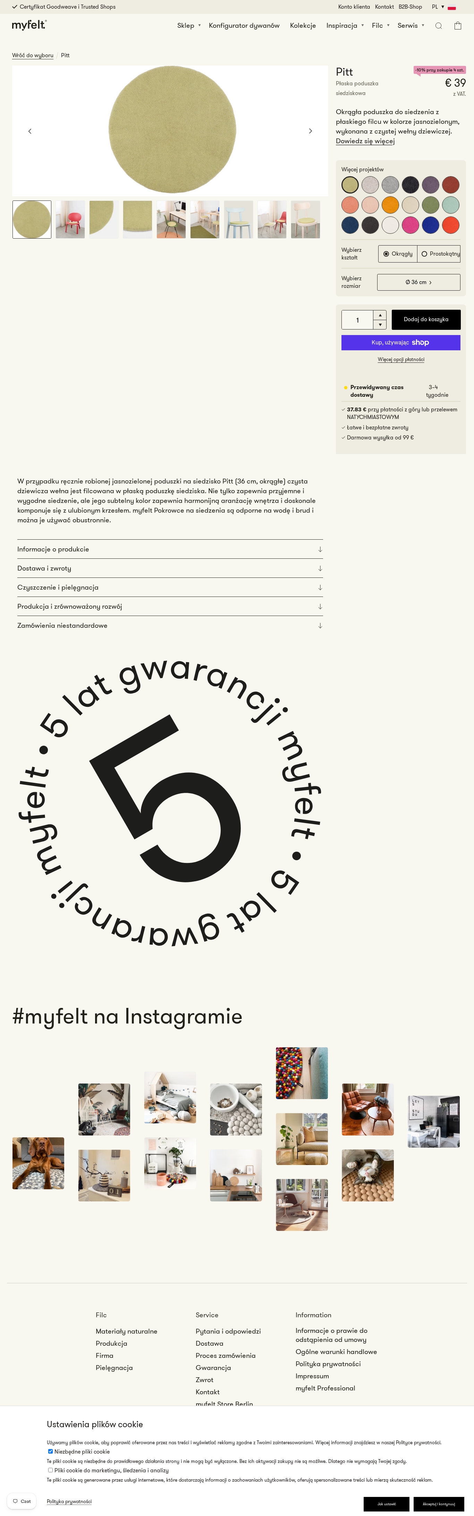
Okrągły (402, 254)
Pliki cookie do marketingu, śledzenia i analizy (111, 1470)
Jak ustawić (387, 1504)
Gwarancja (213, 1367)
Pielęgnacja (114, 1367)
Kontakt (384, 7)
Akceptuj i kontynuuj (439, 1504)
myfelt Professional (325, 1388)
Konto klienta (354, 7)
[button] (437, 25)
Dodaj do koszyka (426, 319)
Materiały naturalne (127, 1331)
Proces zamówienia (226, 1355)
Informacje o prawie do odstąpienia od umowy (331, 1335)
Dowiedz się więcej (365, 141)
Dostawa (209, 1343)
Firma (104, 1355)
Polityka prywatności (69, 1501)
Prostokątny (445, 254)
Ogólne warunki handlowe (336, 1351)
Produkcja (111, 1343)
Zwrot (204, 1379)
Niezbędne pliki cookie (82, 1452)
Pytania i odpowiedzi (228, 1331)
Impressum (312, 1375)
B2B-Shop (410, 7)
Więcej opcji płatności (401, 359)
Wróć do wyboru (32, 55)
